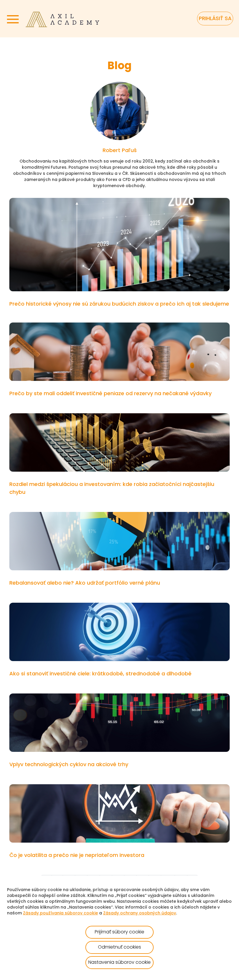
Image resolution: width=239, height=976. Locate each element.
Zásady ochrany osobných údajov (139, 913)
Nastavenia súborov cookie (119, 962)
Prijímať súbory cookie (119, 932)
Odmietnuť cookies (119, 947)
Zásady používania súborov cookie (60, 913)
